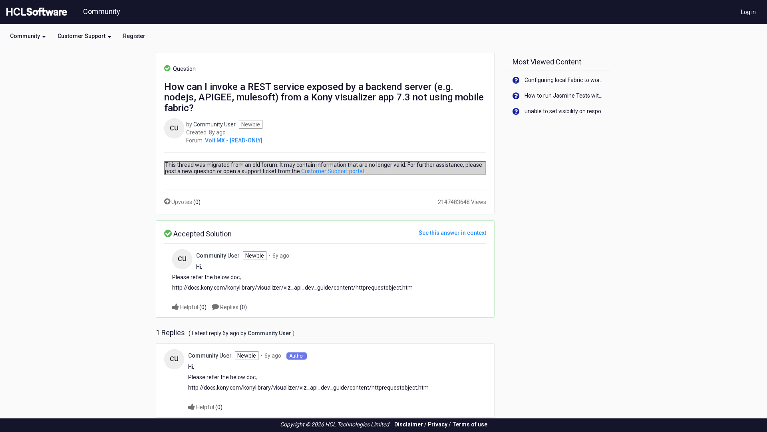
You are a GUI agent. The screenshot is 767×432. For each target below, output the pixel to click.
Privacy (437, 424)
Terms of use (469, 424)
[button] (28, 36)
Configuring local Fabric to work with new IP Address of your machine (565, 80)
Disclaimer (408, 424)
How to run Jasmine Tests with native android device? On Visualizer (565, 95)
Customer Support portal (332, 171)
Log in (748, 12)
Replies (233, 307)
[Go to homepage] (35, 12)
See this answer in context (452, 233)
